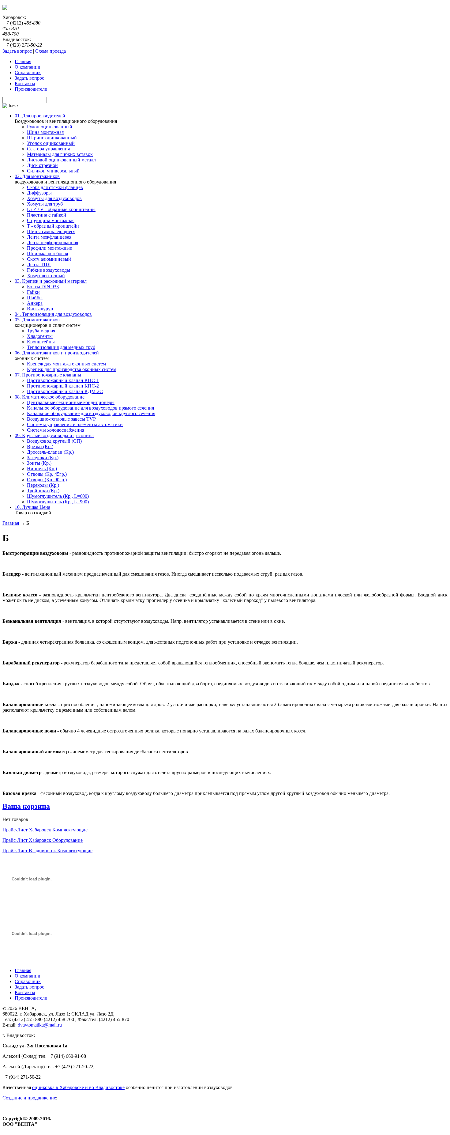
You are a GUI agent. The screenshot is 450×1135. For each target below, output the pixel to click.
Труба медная (41, 330)
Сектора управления (48, 148)
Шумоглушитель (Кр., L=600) (58, 496)
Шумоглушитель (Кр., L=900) (58, 501)
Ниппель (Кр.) (42, 468)
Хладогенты (40, 336)
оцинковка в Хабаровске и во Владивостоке (78, 1087)
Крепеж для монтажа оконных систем (66, 363)
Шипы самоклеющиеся (51, 231)
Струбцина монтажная (50, 220)
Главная (10, 523)
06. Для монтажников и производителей (57, 352)
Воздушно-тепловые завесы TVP (61, 419)
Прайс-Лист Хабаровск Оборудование (42, 840)
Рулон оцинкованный (49, 126)
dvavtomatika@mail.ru (40, 1024)
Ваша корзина (26, 806)
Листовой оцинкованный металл (61, 159)
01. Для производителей (40, 115)
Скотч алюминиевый (49, 259)
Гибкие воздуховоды (48, 270)
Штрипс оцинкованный (52, 137)
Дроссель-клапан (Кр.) (50, 452)
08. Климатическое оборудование (49, 396)
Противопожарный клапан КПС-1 (63, 380)
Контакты (25, 992)
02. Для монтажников (37, 176)
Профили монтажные (49, 248)
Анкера (35, 303)
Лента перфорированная (52, 242)
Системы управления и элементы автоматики (75, 424)
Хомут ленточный (46, 275)
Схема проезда (50, 51)
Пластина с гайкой (46, 215)
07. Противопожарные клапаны (48, 374)
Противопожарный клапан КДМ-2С (65, 391)
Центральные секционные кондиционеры (70, 402)
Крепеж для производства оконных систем (71, 369)
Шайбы (35, 297)
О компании (27, 975)
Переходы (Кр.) (43, 485)
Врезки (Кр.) (40, 446)
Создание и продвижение (29, 1097)
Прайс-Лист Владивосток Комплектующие (47, 850)
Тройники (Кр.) (43, 490)
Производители (31, 998)
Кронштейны (41, 341)
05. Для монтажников (37, 319)
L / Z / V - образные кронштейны (61, 209)
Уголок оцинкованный (51, 143)
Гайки (33, 292)
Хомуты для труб (45, 203)
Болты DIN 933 (43, 286)
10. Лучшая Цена (32, 507)
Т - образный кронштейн (53, 226)
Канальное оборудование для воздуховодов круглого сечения (91, 413)
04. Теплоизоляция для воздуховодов (53, 314)
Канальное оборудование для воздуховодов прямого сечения (90, 407)
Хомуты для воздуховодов (54, 198)
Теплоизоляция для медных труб (61, 347)
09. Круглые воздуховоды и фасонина (54, 435)
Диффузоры (39, 192)
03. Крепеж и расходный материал (51, 281)
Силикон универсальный (53, 170)
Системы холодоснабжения (55, 430)
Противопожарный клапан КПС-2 (63, 385)
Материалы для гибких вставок (60, 154)
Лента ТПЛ (39, 264)
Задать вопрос (17, 51)
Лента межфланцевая (49, 237)
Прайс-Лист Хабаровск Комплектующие (45, 829)
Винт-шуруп (40, 308)
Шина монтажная (45, 132)
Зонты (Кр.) (39, 463)
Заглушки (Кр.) (42, 457)
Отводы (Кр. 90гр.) (47, 479)
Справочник (28, 981)
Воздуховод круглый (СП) (54, 441)
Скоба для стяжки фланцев (55, 187)
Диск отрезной (42, 165)
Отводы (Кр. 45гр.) (47, 474)
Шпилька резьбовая (47, 253)
